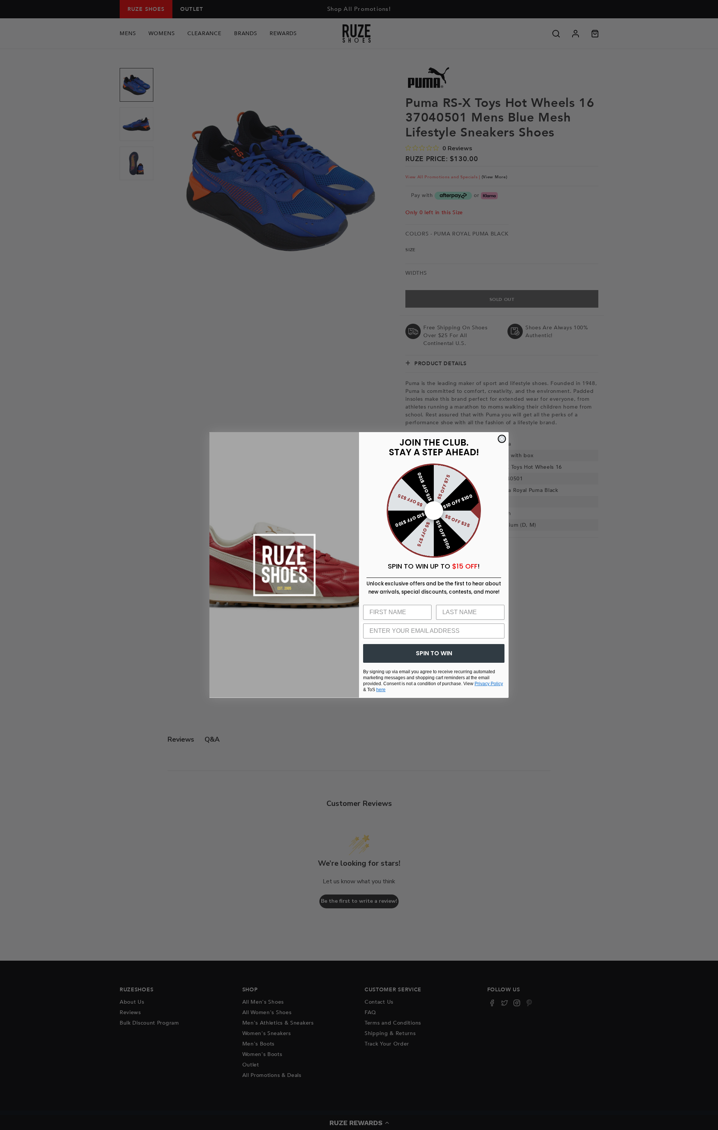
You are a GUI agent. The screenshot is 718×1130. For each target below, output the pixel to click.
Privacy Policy (489, 683)
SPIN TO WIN (434, 653)
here (381, 689)
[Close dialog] (502, 439)
